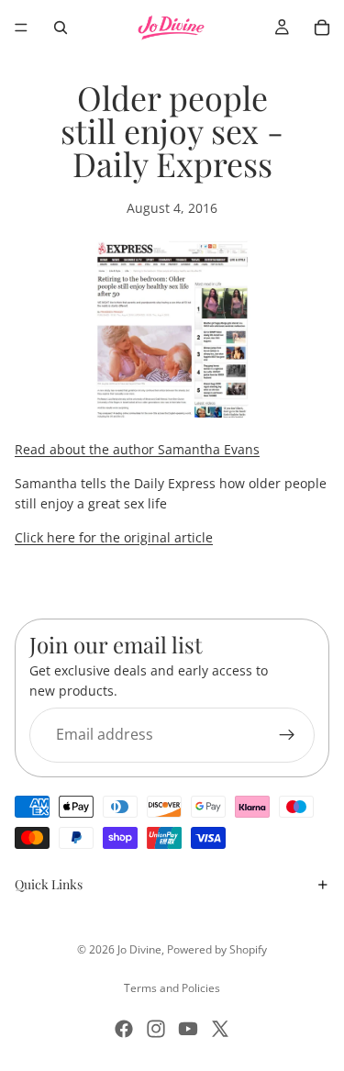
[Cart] (322, 27)
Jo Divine (139, 949)
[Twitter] (220, 1029)
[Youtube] (188, 1029)
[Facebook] (124, 1029)
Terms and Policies (172, 988)
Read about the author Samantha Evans (137, 449)
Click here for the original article (114, 537)
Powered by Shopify (217, 949)
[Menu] (21, 27)
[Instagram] (156, 1029)
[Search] (60, 27)
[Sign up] (287, 735)
